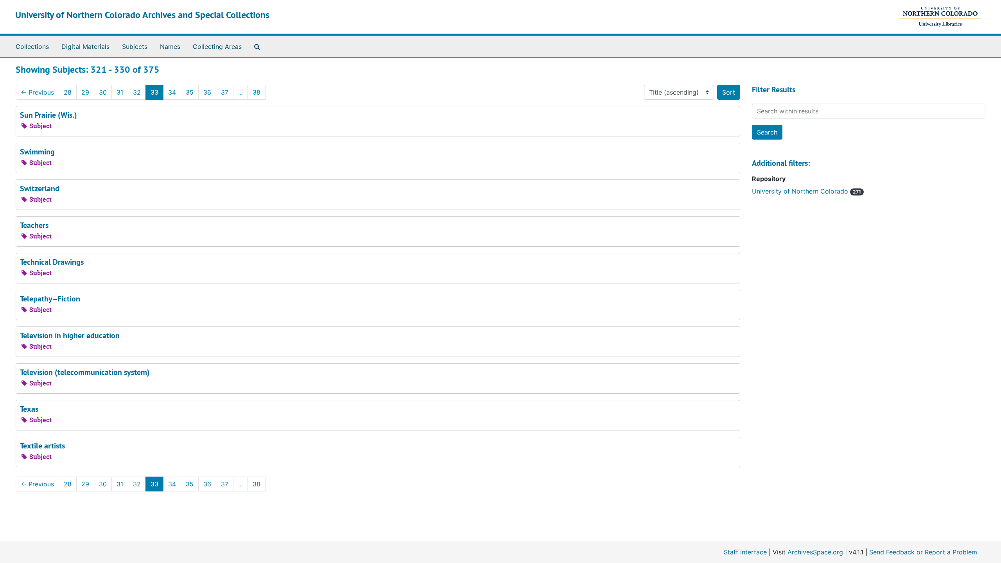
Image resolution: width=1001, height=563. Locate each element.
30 (103, 92)
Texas (29, 409)
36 (207, 92)
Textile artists (42, 446)
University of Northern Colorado (801, 191)
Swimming (37, 152)
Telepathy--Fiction (50, 299)
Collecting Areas (217, 46)
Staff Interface (745, 552)
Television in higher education (70, 335)
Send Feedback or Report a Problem (923, 552)
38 (256, 92)
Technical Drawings (52, 262)
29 (85, 92)
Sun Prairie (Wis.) (48, 115)
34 (172, 92)
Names (170, 46)
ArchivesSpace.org (815, 552)
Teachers (34, 225)
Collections (32, 46)
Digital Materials (85, 46)
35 (190, 92)
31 (120, 92)
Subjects (134, 46)
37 (224, 92)
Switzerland (39, 188)
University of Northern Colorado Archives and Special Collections (142, 15)
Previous (37, 92)
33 (154, 92)
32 (137, 92)
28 (68, 92)
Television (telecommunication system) (85, 372)
